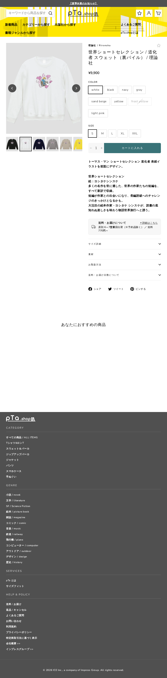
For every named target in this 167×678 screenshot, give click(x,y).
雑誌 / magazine (15, 517)
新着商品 (11, 25)
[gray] (23, 394)
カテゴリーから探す (36, 25)
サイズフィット (15, 586)
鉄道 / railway (14, 534)
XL (122, 133)
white (95, 90)
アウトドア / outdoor (18, 551)
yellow (119, 101)
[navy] (18, 394)
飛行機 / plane (14, 539)
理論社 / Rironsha (99, 45)
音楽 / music (13, 528)
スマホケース (14, 471)
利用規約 (11, 626)
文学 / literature (15, 500)
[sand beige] (28, 394)
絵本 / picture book (17, 511)
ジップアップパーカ (17, 454)
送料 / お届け (14, 604)
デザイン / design (16, 556)
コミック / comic (16, 523)
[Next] (76, 88)
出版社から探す (65, 25)
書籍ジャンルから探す (20, 33)
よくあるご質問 (131, 24)
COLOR (93, 82)
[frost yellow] (39, 394)
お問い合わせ (14, 621)
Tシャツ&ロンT (15, 443)
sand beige (99, 101)
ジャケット (12, 459)
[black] (13, 394)
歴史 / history (14, 562)
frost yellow (139, 101)
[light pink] (8, 399)
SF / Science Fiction (18, 506)
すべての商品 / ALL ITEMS (22, 437)
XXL (135, 133)
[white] (8, 394)
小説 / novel (13, 494)
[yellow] (33, 394)
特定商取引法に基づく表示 (21, 638)
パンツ (10, 465)
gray (139, 90)
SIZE (91, 125)
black (110, 90)
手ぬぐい (11, 476)
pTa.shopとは (129, 33)
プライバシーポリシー (19, 632)
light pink (98, 113)
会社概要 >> (13, 643)
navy (125, 90)
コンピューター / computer (22, 545)
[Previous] (12, 88)
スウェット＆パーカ (17, 448)
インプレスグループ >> (19, 649)
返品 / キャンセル (16, 610)
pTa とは (11, 580)
